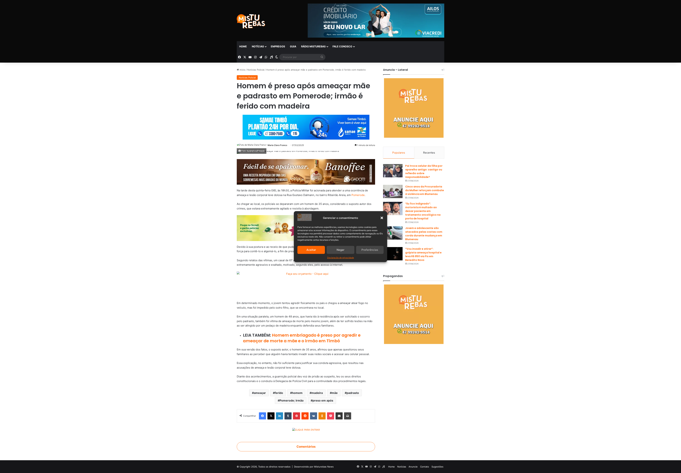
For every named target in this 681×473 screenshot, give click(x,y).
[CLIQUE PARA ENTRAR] (306, 430)
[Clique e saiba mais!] (306, 126)
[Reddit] (305, 415)
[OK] (322, 415)
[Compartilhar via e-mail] (339, 415)
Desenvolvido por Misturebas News (314, 466)
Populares (398, 152)
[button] (382, 218)
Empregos (278, 46)
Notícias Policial (255, 69)
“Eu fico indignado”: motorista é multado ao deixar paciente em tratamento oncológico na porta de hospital (423, 211)
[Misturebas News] (251, 21)
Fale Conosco (342, 46)
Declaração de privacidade (340, 257)
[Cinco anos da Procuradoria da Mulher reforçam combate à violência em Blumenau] (393, 191)
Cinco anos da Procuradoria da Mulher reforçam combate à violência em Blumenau (424, 190)
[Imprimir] (347, 415)
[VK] (313, 415)
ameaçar (260, 393)
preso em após (322, 400)
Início (242, 69)
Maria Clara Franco (277, 145)
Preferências (369, 249)
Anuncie (413, 466)
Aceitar (311, 249)
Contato (424, 466)
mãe (335, 393)
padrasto (353, 393)
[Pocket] (330, 415)
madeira (317, 393)
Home (243, 46)
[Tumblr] (288, 415)
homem (297, 393)
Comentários (306, 446)
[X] (271, 415)
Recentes (429, 152)
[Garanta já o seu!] (306, 171)
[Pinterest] (296, 415)
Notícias (258, 46)
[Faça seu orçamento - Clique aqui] (306, 284)
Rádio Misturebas (313, 46)
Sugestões (437, 466)
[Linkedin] (279, 415)
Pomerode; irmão (291, 400)
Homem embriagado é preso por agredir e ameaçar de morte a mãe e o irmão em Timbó (302, 338)
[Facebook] (262, 415)
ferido (279, 393)
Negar (340, 249)
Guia (293, 46)
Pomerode (358, 195)
